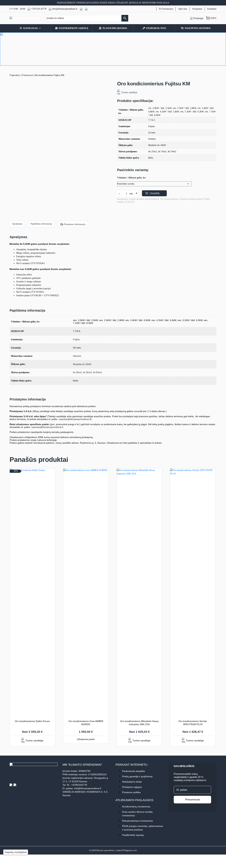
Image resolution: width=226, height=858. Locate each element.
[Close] (176, 392)
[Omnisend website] (113, 462)
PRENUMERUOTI (79, 444)
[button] (15, 852)
